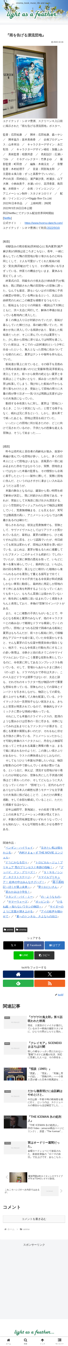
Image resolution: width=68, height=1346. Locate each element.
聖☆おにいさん (47, 886)
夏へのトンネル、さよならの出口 (37, 916)
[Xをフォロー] (49, 974)
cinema (22, 929)
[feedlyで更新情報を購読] (18, 983)
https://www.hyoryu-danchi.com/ (44, 222)
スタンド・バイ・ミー (19, 896)
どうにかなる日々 (16, 862)
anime (10, 929)
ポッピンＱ (42, 901)
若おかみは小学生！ (18, 891)
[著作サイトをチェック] (18, 974)
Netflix (7, 218)
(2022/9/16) (53, 227)
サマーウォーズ (17, 901)
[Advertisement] (34, 1281)
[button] (44, 955)
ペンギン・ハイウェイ (19, 847)
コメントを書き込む (34, 1218)
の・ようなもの (50, 896)
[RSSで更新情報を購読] (49, 983)
